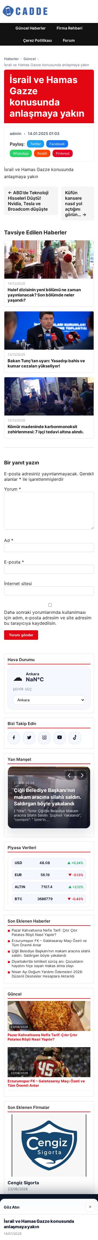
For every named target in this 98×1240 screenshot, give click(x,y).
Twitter (35, 144)
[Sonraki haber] (81, 775)
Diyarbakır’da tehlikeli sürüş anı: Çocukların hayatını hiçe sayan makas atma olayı (47, 963)
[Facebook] (14, 738)
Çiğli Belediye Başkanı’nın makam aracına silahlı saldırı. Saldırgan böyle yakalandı (51, 953)
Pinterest (62, 153)
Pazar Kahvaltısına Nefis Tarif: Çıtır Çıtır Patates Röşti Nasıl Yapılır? (44, 932)
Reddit (42, 153)
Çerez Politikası (37, 40)
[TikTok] (75, 738)
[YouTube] (59, 738)
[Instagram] (44, 738)
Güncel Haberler (31, 28)
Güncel (29, 59)
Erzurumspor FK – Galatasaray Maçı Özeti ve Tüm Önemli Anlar (49, 942)
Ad (8, 540)
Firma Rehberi (69, 28)
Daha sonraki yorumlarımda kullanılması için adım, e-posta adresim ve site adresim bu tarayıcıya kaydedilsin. (47, 617)
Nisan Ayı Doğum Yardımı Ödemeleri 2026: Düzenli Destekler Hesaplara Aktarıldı (47, 974)
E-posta (14, 562)
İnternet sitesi (18, 583)
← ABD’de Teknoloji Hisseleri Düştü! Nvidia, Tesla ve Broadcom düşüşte (28, 201)
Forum (69, 40)
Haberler (11, 59)
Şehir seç (22, 689)
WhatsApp (21, 153)
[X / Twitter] (29, 738)
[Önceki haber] (70, 775)
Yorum (12, 489)
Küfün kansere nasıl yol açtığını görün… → (75, 203)
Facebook (57, 144)
